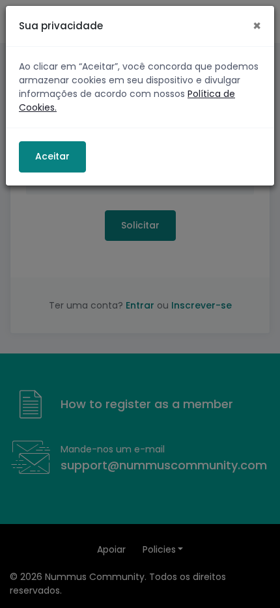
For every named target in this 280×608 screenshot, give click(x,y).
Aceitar (52, 156)
